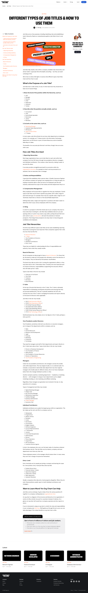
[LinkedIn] (74, 581)
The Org (39, 27)
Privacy (75, 590)
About (4, 581)
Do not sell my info (82, 590)
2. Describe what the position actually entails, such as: (9, 42)
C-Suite (4, 63)
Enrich (65, 2)
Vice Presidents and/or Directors (10, 66)
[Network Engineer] (12, 556)
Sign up (83, 2)
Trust (21, 583)
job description (37, 216)
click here (37, 508)
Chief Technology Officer (35, 312)
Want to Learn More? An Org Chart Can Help (10, 75)
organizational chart (50, 494)
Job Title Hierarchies (7, 59)
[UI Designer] (55, 556)
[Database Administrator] (76, 556)
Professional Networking (59, 583)
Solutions (21, 581)
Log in (78, 2)
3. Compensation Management (9, 55)
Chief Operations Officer (35, 303)
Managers (5, 68)
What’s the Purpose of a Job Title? (10, 36)
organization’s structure (29, 169)
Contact (4, 583)
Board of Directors (7, 61)
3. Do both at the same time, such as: (10, 46)
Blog (3, 585)
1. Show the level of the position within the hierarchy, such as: (9, 39)
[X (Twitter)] (71, 581)
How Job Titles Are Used (8, 48)
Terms (72, 590)
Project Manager (29, 400)
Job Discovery (56, 585)
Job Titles (9, 6)
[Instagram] (79, 581)
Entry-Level (5, 72)
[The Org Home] (5, 2)
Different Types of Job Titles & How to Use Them (23, 6)
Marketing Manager (30, 126)
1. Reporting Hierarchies (8, 50)
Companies (39, 581)
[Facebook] (76, 581)
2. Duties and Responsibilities (9, 52)
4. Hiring (5, 57)
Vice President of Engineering (33, 358)
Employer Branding (57, 581)
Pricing (21, 585)
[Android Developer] (33, 556)
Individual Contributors (8, 70)
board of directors (51, 255)
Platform (58, 2)
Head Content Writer (31, 131)
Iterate (4, 6)
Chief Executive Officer (35, 301)
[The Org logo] (6, 575)
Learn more (27, 531)
